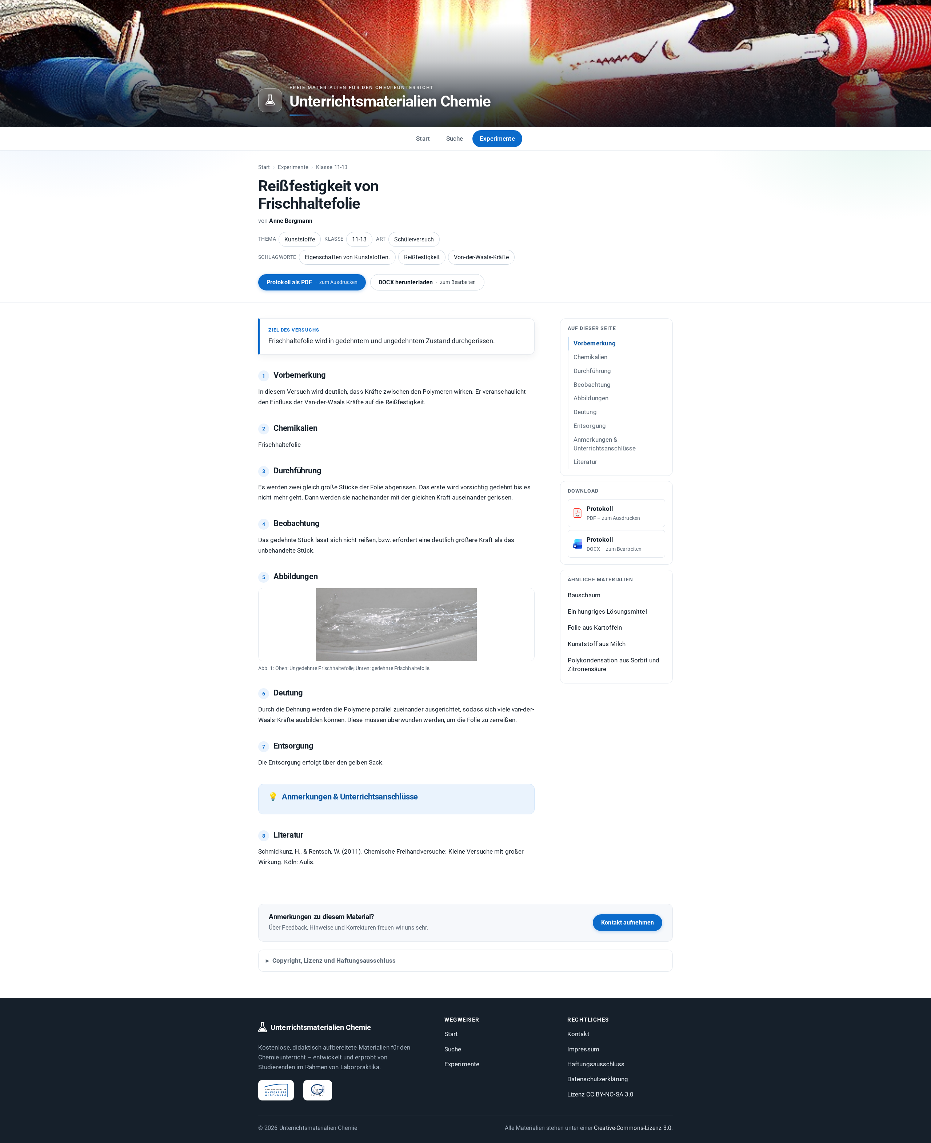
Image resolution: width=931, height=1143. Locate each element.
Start (423, 138)
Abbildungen (591, 398)
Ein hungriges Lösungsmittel (607, 611)
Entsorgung (590, 425)
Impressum (583, 1049)
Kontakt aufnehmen (627, 922)
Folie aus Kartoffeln (595, 627)
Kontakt (578, 1034)
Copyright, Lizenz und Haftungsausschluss (334, 960)
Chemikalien (590, 357)
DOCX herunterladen (427, 282)
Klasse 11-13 (331, 167)
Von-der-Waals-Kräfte (481, 257)
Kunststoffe (299, 239)
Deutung (585, 412)
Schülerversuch (414, 239)
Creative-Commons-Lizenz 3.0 (632, 1127)
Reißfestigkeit (422, 257)
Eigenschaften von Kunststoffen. (347, 257)
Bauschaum (584, 595)
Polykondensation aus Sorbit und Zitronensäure (613, 665)
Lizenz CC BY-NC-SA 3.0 (600, 1094)
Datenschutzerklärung (597, 1079)
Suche (454, 138)
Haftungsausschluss (595, 1064)
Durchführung (592, 370)
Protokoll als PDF (312, 282)
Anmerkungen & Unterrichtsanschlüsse (605, 444)
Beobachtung (592, 384)
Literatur (585, 461)
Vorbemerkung (595, 343)
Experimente (497, 138)
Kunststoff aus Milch (597, 643)
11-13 (359, 239)
